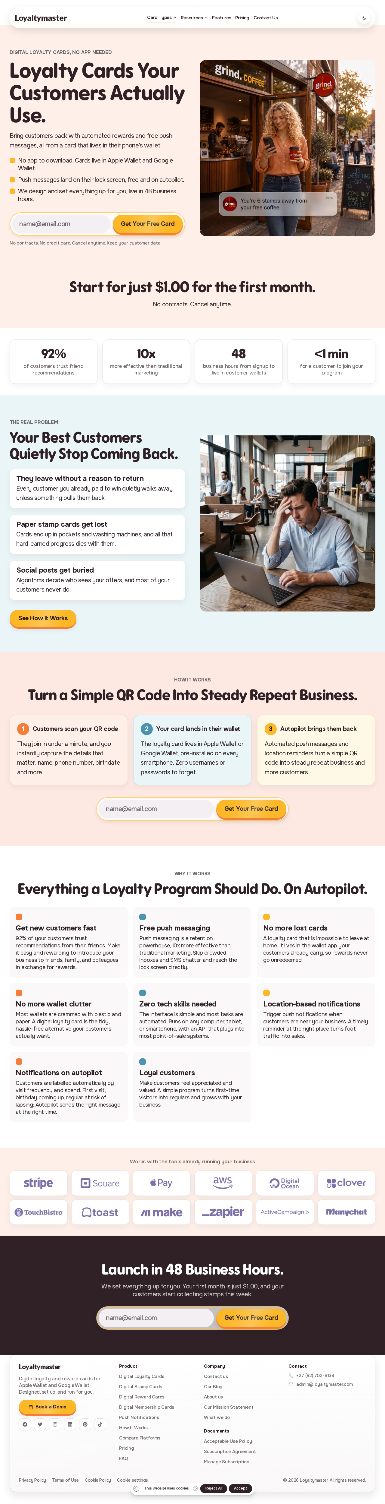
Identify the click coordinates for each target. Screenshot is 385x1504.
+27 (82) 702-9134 (315, 1376)
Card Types (159, 17)
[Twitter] (40, 1424)
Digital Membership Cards (146, 1407)
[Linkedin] (70, 1424)
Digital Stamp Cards (140, 1386)
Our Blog (213, 1386)
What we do (217, 1417)
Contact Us (266, 18)
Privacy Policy (32, 1480)
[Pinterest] (85, 1424)
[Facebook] (25, 1424)
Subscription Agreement (230, 1451)
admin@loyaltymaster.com (324, 1384)
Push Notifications (139, 1417)
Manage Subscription (226, 1462)
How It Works (133, 1427)
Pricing (242, 18)
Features (221, 18)
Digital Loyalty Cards (141, 1376)
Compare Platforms (139, 1438)
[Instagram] (55, 1424)
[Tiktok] (100, 1424)
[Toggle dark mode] (364, 18)
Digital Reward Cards (142, 1397)
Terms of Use (65, 1480)
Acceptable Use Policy (228, 1441)
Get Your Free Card (148, 224)
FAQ (123, 1458)
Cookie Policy (98, 1480)
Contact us (216, 1376)
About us (213, 1397)
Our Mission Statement (229, 1407)
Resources (192, 18)
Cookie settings (132, 1480)
